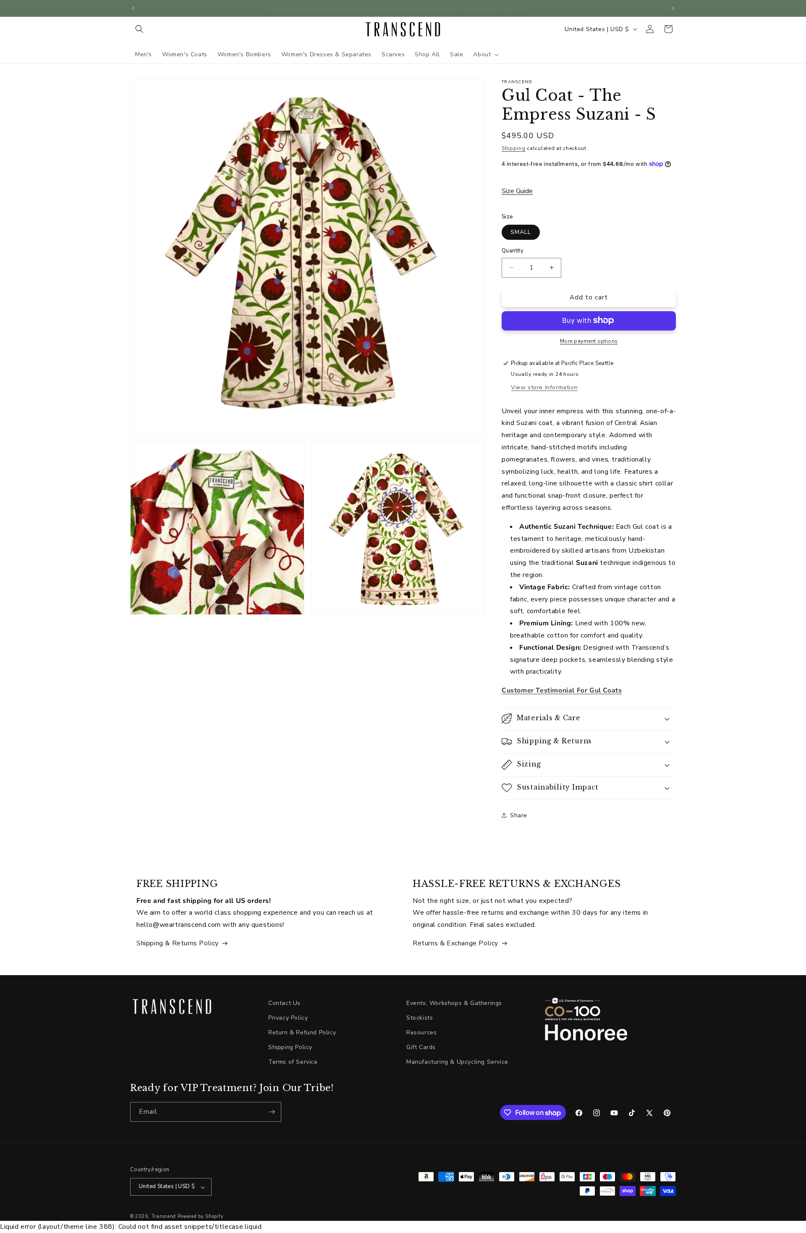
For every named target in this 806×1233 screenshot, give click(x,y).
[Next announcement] (673, 8)
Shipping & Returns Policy (177, 943)
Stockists (419, 1018)
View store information (544, 387)
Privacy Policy (288, 1018)
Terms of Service (293, 1062)
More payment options (589, 340)
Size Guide (517, 190)
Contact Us (284, 1003)
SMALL (520, 232)
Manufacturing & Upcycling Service (457, 1062)
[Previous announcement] (133, 8)
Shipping (514, 148)
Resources (421, 1032)
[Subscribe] (271, 1112)
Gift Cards (421, 1048)
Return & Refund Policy (302, 1032)
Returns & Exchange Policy (455, 943)
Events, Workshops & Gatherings (454, 1003)
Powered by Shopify (201, 1217)
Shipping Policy (290, 1048)
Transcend (164, 1217)
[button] (139, 29)
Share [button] (518, 815)
